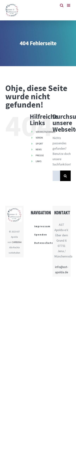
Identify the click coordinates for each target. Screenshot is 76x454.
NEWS (39, 149)
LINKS (39, 161)
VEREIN (39, 137)
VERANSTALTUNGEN (45, 131)
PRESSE (40, 155)
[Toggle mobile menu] (69, 5)
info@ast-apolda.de (61, 269)
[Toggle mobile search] (61, 5)
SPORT (39, 143)
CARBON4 (16, 242)
